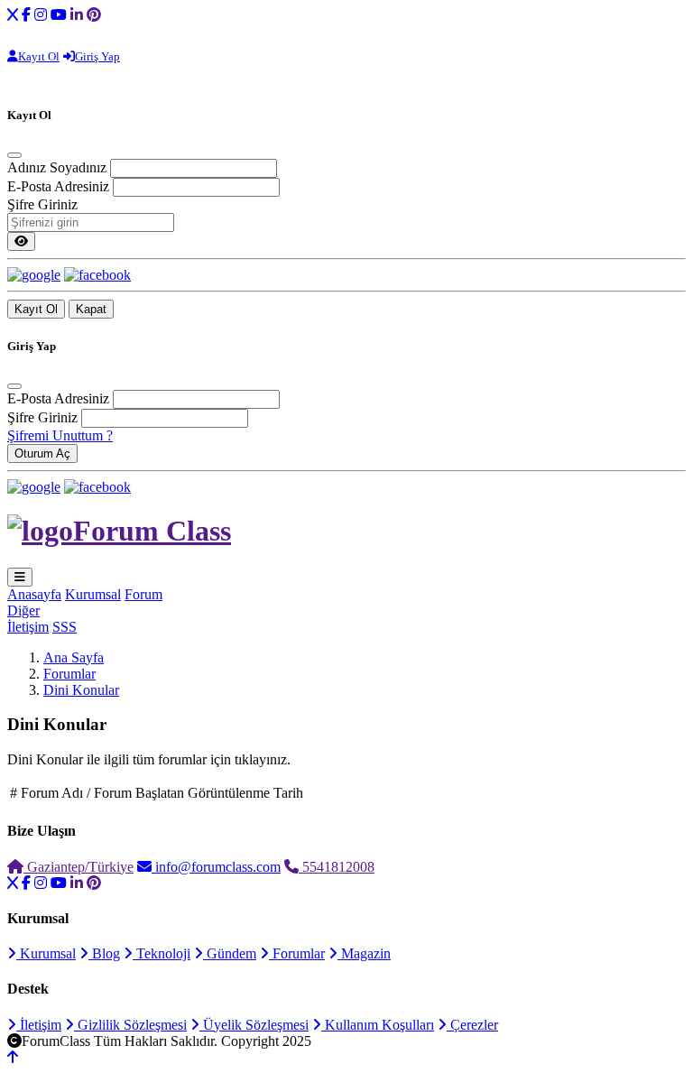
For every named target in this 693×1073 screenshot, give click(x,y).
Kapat (91, 309)
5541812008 (336, 866)
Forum (143, 594)
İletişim (28, 626)
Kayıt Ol (36, 309)
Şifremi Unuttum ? (60, 435)
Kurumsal (93, 594)
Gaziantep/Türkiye (78, 866)
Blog (104, 953)
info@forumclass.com (216, 866)
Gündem (229, 953)
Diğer (23, 610)
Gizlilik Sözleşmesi (130, 1024)
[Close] (14, 155)
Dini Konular (81, 690)
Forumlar (69, 673)
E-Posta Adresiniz (58, 186)
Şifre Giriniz (42, 204)
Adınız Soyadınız (56, 167)
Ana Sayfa (73, 657)
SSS (64, 626)
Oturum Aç (42, 453)
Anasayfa (34, 594)
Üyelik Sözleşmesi (254, 1024)
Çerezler (472, 1024)
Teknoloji (161, 953)
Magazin (364, 953)
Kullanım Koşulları (377, 1024)
